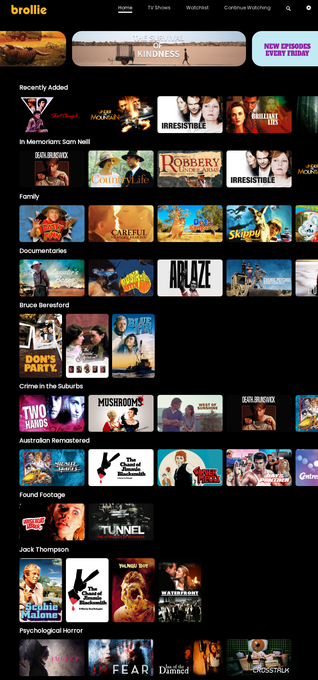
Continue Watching (247, 7)
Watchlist (197, 7)
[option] (52, 114)
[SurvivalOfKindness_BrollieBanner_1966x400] (159, 62)
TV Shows (159, 7)
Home (125, 7)
